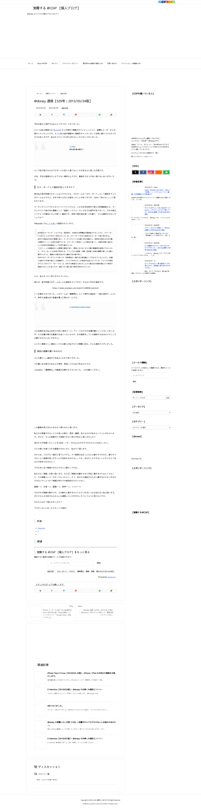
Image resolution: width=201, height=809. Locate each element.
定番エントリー (51, 93)
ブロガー (72, 571)
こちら (150, 156)
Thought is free (112, 804)
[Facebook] (163, 2)
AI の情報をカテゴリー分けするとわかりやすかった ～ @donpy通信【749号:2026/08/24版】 (157, 248)
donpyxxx (112, 577)
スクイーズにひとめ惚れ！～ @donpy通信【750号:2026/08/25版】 (157, 229)
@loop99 (57, 130)
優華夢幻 (80, 571)
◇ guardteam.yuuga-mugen (79, 307)
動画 (87, 571)
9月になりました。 (55, 705)
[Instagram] (166, 2)
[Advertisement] (100, 76)
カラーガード (62, 571)
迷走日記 (63, 93)
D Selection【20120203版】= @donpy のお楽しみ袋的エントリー (75, 689)
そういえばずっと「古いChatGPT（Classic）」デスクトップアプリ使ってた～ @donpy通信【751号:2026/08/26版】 (157, 211)
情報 (92, 571)
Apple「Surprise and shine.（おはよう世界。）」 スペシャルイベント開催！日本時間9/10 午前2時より (150, 192)
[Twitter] (160, 2)
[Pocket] (75, 115)
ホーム (39, 93)
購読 (99, 563)
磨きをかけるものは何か (105, 571)
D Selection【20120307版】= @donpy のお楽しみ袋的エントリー (75, 738)
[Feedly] (173, 2)
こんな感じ (51, 223)
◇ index (72, 146)
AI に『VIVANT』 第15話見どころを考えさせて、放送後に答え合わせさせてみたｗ (157, 266)
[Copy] (111, 115)
